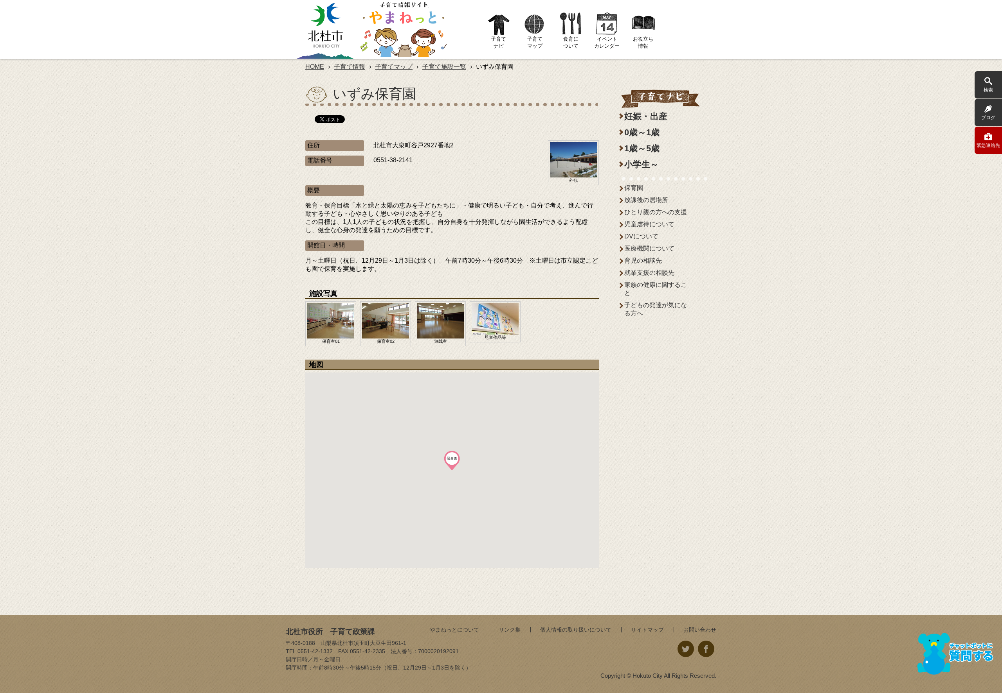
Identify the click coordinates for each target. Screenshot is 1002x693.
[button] (452, 460)
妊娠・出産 (645, 116)
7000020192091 (438, 651)
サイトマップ (647, 630)
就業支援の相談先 (649, 272)
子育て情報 (349, 66)
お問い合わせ (699, 630)
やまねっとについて (454, 630)
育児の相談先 (643, 260)
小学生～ (641, 164)
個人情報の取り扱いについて (575, 630)
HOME (314, 66)
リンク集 (510, 630)
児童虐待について (649, 224)
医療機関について (649, 248)
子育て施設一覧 (444, 66)
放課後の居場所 (646, 200)
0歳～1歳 (642, 132)
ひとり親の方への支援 (655, 212)
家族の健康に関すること (655, 288)
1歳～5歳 (642, 148)
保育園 (633, 187)
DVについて (641, 236)
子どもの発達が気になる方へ (655, 309)
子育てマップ (394, 66)
